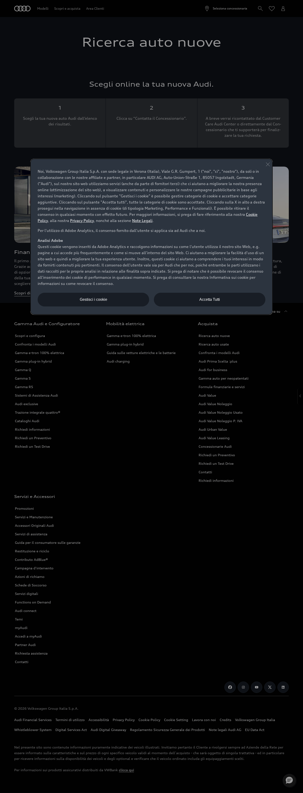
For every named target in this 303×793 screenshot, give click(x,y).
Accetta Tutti (209, 299)
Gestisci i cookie (93, 299)
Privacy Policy (82, 220)
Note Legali (142, 220)
